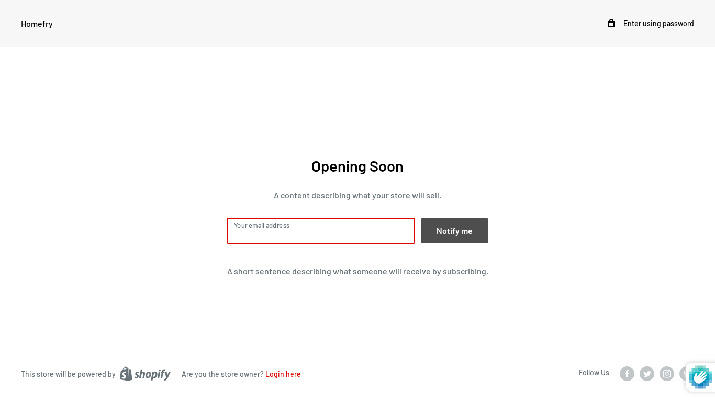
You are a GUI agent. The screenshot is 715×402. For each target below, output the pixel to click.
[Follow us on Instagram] (667, 373)
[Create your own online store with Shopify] (145, 373)
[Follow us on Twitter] (647, 373)
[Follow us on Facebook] (627, 373)
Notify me (455, 231)
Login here (283, 374)
